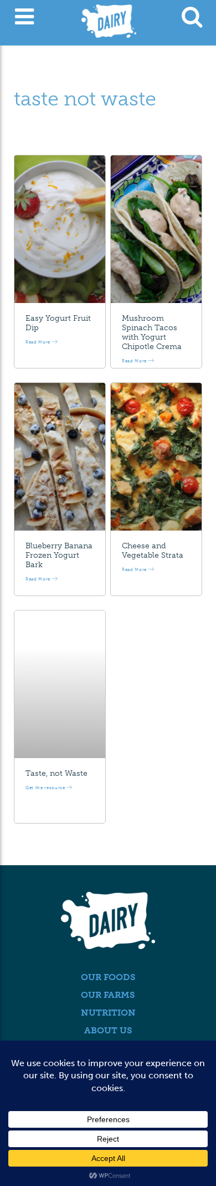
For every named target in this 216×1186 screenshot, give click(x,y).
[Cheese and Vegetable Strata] (156, 457)
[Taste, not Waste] (59, 684)
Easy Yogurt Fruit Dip (58, 323)
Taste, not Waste (56, 773)
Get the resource (45, 787)
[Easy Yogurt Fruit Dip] (59, 229)
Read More (38, 342)
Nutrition (108, 1012)
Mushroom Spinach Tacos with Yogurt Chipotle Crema (152, 332)
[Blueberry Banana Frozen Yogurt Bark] (59, 457)
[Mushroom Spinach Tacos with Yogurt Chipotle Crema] (156, 229)
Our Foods (108, 977)
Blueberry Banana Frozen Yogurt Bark (58, 555)
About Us (108, 1030)
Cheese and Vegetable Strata (152, 550)
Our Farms (108, 995)
